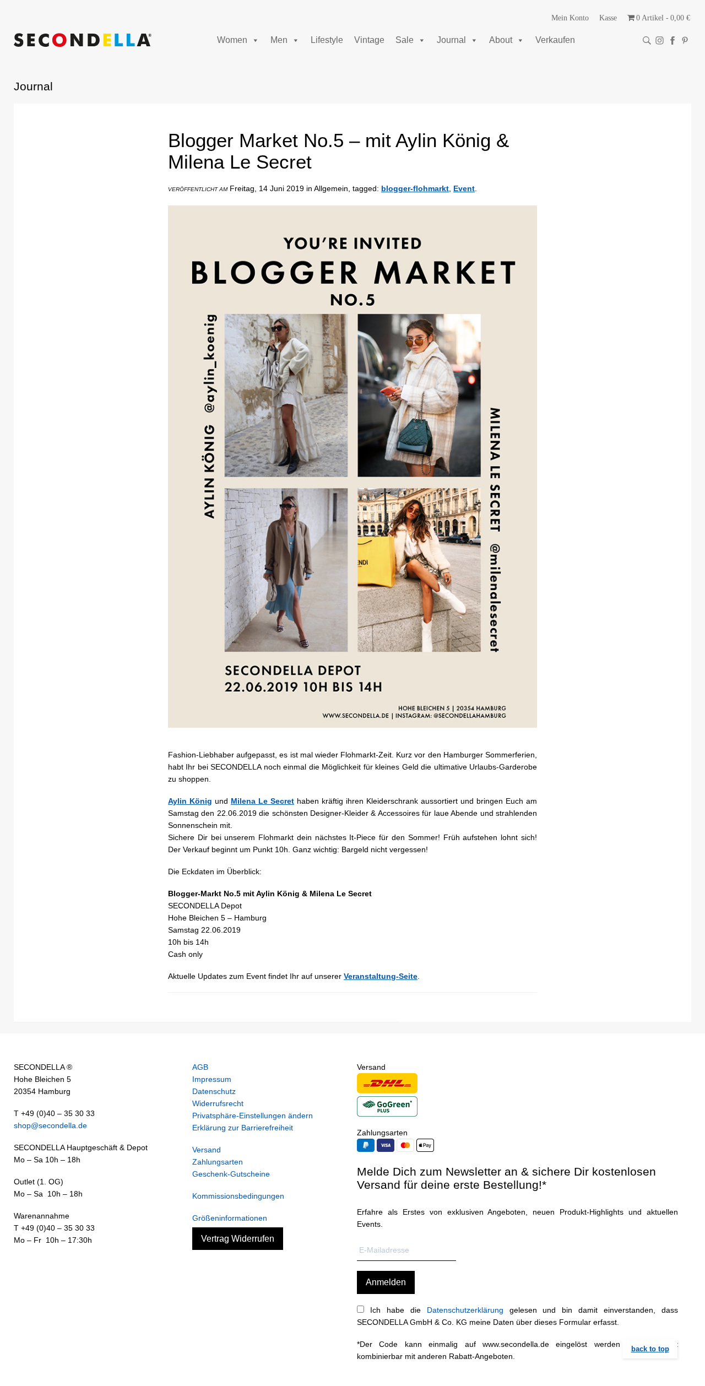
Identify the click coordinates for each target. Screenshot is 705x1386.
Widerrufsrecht (217, 1103)
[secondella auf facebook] (672, 40)
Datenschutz (214, 1091)
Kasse (608, 18)
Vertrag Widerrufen (237, 1238)
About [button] (500, 40)
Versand (206, 1149)
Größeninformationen (229, 1218)
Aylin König (190, 801)
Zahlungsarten (217, 1161)
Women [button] (232, 40)
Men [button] (279, 40)
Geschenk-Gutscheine (231, 1174)
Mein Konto (570, 18)
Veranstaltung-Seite (380, 976)
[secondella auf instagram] (659, 40)
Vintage (369, 40)
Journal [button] (451, 40)
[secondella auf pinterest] (685, 40)
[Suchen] (647, 40)
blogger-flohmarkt (415, 188)
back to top (650, 1349)
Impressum (211, 1079)
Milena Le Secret (262, 801)
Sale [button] (404, 40)
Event (464, 188)
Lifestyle (327, 40)
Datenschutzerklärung (465, 1310)
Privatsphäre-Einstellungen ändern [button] (252, 1115)
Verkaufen (555, 40)
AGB (200, 1067)
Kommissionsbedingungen (238, 1196)
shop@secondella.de (50, 1125)
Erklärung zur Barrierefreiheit (242, 1127)
